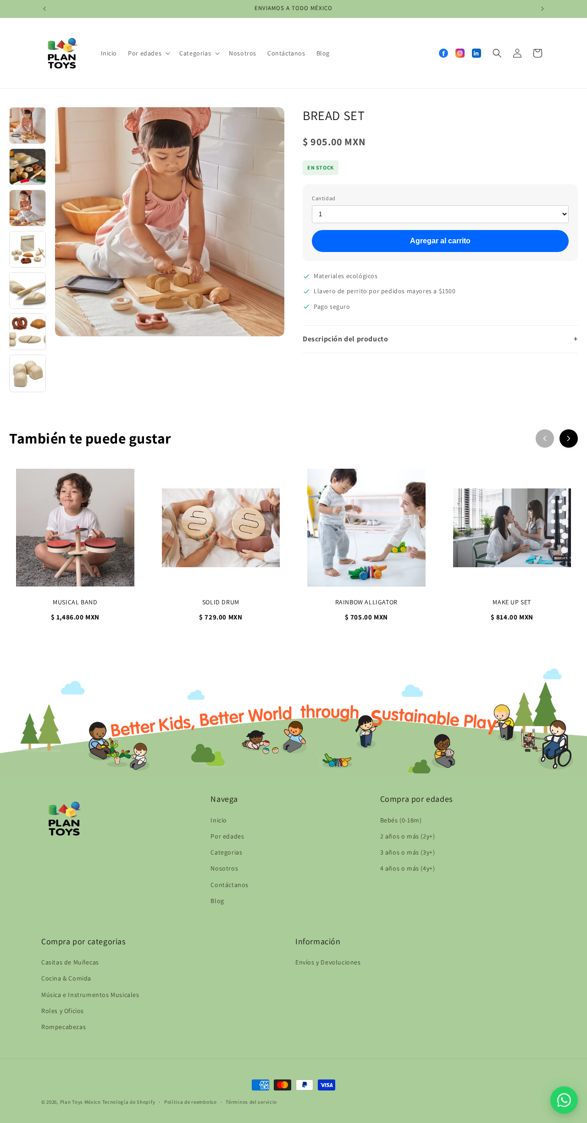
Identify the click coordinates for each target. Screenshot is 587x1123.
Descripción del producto (440, 339)
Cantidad (324, 198)
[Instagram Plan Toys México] (460, 53)
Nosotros (224, 868)
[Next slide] (568, 438)
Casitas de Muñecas (70, 963)
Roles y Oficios (62, 1011)
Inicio (218, 820)
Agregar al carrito (440, 241)
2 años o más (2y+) (407, 836)
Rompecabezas (63, 1027)
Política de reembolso (190, 1101)
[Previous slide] (545, 438)
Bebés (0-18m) (401, 820)
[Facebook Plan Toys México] (443, 53)
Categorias (226, 852)
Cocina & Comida (66, 979)
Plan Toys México (80, 1102)
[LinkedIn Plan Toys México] (476, 53)
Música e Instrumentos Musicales (90, 995)
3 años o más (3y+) (407, 852)
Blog (217, 900)
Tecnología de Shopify (128, 1102)
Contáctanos (229, 884)
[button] (148, 53)
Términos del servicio (251, 1101)
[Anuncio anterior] (44, 8)
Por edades (227, 836)
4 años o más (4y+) (407, 868)
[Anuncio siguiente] (542, 8)
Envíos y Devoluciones (328, 963)
